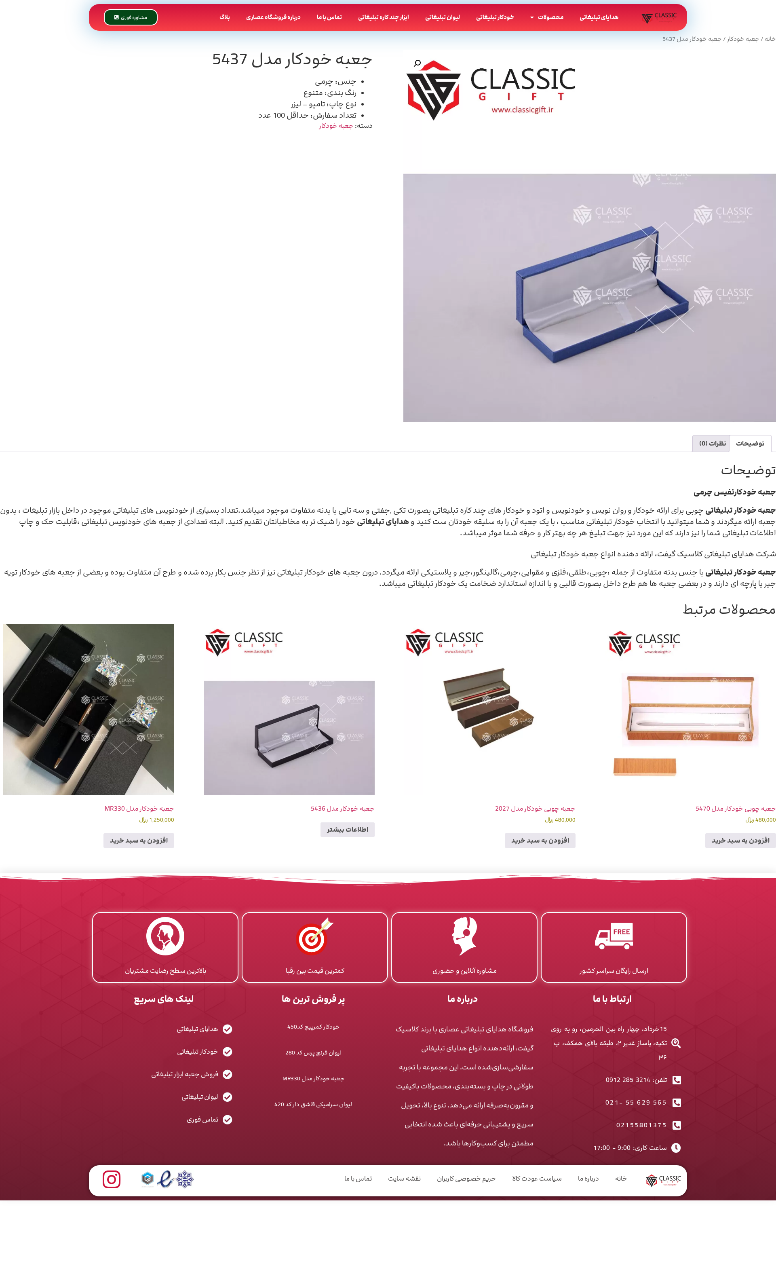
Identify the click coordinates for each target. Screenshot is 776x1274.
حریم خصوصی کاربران (466, 1178)
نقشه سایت (404, 1178)
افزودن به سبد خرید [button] (741, 840)
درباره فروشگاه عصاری (273, 17)
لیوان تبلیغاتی (442, 17)
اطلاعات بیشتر (347, 830)
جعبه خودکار (743, 39)
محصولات (550, 17)
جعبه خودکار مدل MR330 (313, 1078)
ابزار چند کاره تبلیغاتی (383, 17)
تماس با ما (329, 17)
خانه (770, 39)
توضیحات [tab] (750, 443)
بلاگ (224, 17)
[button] (417, 63)
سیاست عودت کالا (537, 1178)
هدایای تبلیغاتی (599, 17)
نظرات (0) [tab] (712, 443)
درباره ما (588, 1178)
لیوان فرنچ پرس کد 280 (313, 1052)
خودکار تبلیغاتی (495, 17)
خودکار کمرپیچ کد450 (313, 1027)
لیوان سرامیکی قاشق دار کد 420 (313, 1104)
